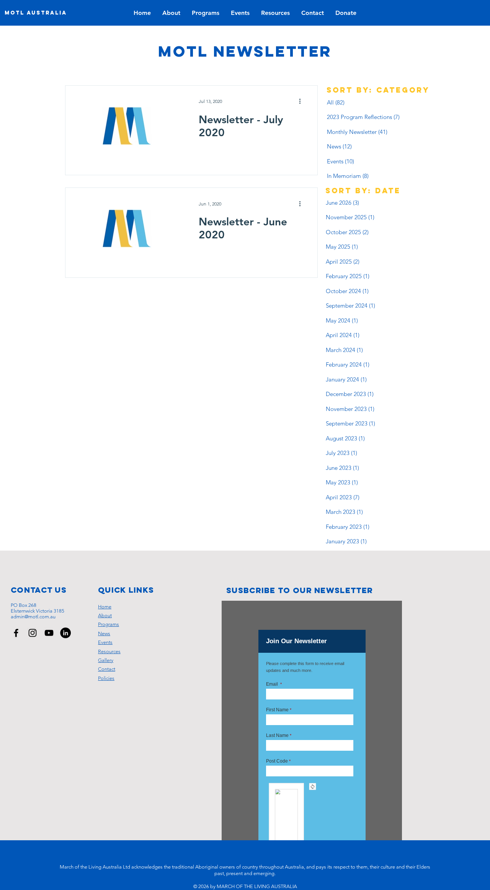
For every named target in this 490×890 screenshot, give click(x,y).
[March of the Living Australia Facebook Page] (16, 633)
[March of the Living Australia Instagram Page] (32, 633)
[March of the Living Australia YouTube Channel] (49, 633)
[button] (240, 13)
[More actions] (302, 101)
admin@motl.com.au (33, 616)
